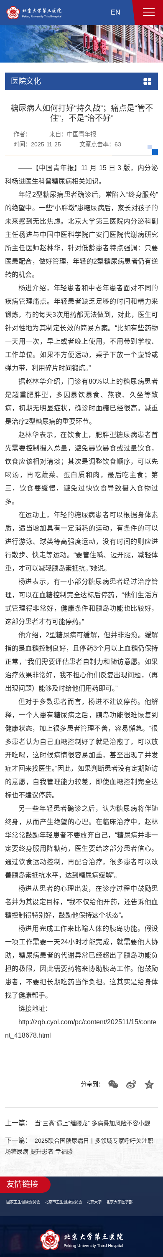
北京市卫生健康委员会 (70, 1221)
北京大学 (104, 1221)
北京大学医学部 (132, 1221)
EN (115, 12)
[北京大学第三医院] (33, 12)
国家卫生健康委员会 (25, 1221)
